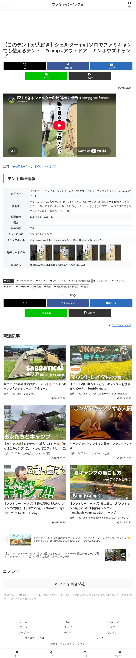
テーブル (24, 632)
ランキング (112, 622)
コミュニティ (102, 280)
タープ (68, 627)
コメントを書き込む (68, 584)
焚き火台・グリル (35, 637)
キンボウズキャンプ (41, 166)
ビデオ (10, 286)
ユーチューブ (25, 286)
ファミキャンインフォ (68, 4)
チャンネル (120, 280)
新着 (68, 622)
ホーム (23, 622)
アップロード (59, 280)
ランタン (112, 632)
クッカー (101, 637)
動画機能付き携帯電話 (67, 286)
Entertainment (26, 280)
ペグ (112, 627)
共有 (39, 286)
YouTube (18, 166)
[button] (90, 76)
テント (10, 280)
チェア (68, 632)
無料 (86, 286)
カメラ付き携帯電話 (80, 280)
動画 (49, 286)
